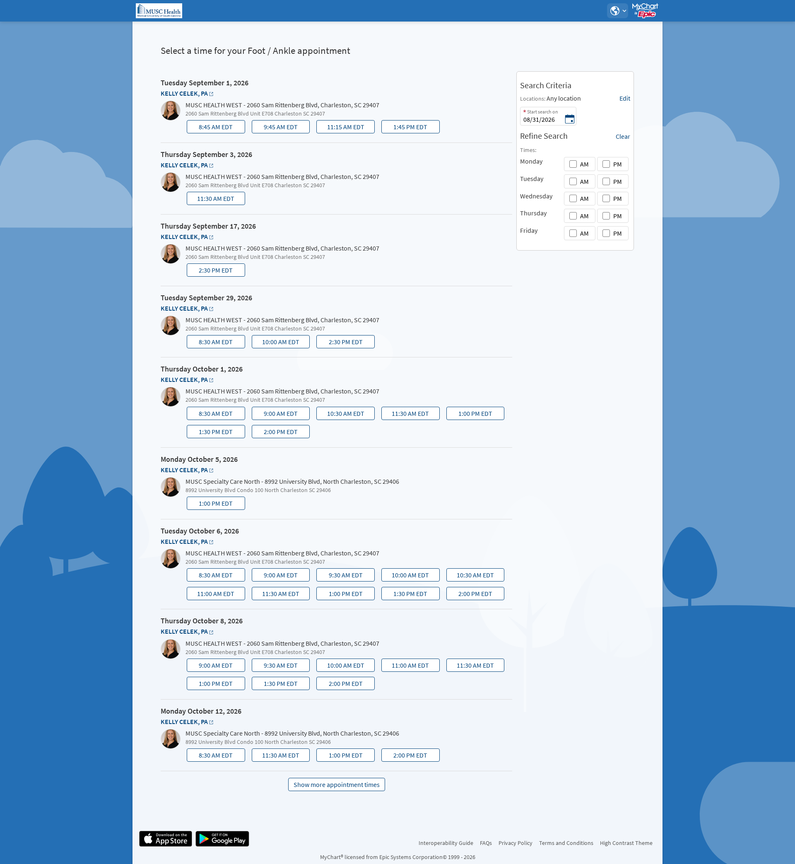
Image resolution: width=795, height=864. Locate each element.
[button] (617, 10)
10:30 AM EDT (341, 414)
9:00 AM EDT (275, 414)
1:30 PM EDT (210, 432)
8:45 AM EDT (210, 128)
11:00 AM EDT (211, 594)
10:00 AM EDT (276, 343)
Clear (623, 136)
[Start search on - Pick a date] (570, 119)
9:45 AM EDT (275, 128)
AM (584, 164)
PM (617, 164)
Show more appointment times (337, 784)
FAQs (486, 843)
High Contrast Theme (626, 843)
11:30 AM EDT (211, 199)
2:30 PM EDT (210, 271)
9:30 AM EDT (340, 576)
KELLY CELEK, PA (184, 93)
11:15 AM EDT (341, 128)
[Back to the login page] (161, 10)
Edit (624, 98)
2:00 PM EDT (275, 432)
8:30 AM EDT (210, 343)
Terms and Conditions (566, 843)
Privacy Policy (515, 843)
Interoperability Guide (446, 843)
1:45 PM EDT (405, 128)
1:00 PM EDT (470, 414)
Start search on (542, 112)
